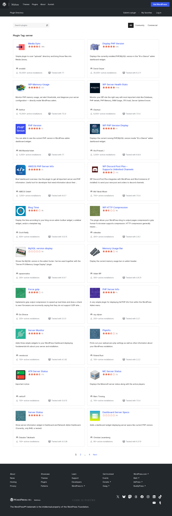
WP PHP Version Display (115, 125)
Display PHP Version (113, 43)
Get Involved (108, 474)
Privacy (13, 486)
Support (75, 478)
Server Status (35, 412)
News (12, 478)
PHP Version (34, 125)
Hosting (13, 482)
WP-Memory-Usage (38, 84)
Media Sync (34, 43)
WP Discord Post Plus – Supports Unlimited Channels (117, 168)
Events (105, 478)
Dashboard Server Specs (115, 412)
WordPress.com (141, 474)
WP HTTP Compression (115, 207)
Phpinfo (106, 330)
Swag (106, 486)
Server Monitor (36, 330)
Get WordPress (160, 4)
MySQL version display (40, 248)
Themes (44, 478)
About (12, 474)
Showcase (45, 474)
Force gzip (33, 289)
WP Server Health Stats (115, 84)
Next (95, 455)
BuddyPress (140, 486)
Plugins (44, 482)
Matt (137, 478)
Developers (77, 482)
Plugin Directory (16, 13)
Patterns (44, 486)
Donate (107, 482)
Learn (74, 474)
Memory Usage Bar (112, 248)
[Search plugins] (47, 25)
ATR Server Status (38, 371)
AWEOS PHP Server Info (41, 166)
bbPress (138, 482)
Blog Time (33, 207)
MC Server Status (111, 371)
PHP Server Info (110, 289)
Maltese (37, 500)
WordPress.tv (78, 486)
